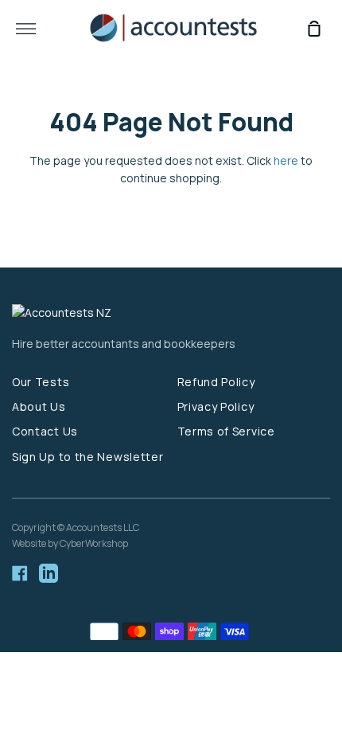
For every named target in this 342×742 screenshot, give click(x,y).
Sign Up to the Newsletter (88, 456)
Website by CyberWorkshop (70, 543)
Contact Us (45, 431)
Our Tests (40, 381)
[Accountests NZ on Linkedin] (48, 573)
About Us (39, 406)
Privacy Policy (216, 406)
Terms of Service (226, 431)
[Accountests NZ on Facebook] (20, 573)
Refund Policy (216, 381)
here (286, 160)
